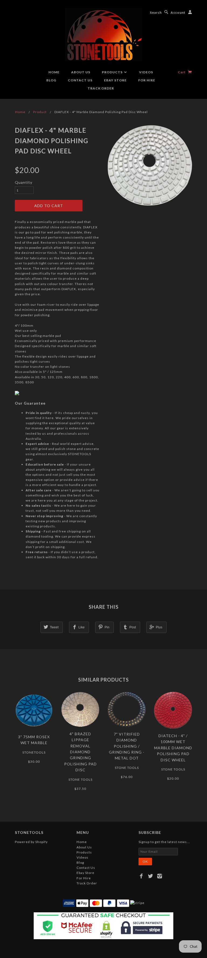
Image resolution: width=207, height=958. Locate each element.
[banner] (103, 34)
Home (54, 72)
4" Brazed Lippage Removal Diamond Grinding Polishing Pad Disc (80, 752)
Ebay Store (115, 80)
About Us (80, 72)
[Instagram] (160, 876)
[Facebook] (141, 876)
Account (178, 12)
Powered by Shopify (31, 842)
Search (156, 12)
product (40, 112)
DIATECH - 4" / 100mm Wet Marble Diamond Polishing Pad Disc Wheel (173, 747)
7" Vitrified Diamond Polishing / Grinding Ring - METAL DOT (126, 746)
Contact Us (80, 80)
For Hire (146, 80)
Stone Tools (80, 779)
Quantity (23, 182)
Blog (51, 80)
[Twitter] (150, 876)
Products (112, 72)
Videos (146, 72)
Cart (182, 72)
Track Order (101, 88)
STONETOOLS (34, 752)
